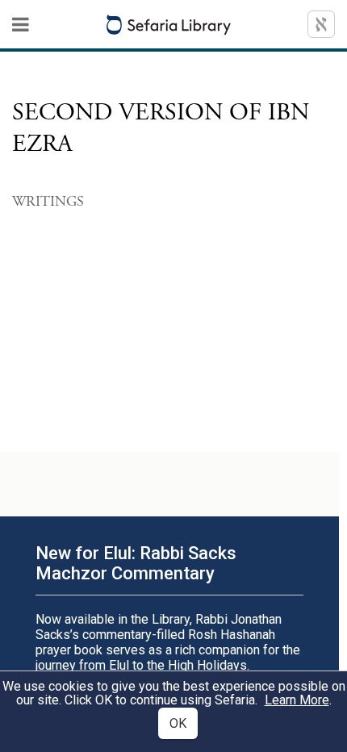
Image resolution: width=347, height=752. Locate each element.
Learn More (297, 700)
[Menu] (20, 24)
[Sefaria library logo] (169, 25)
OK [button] (177, 723)
